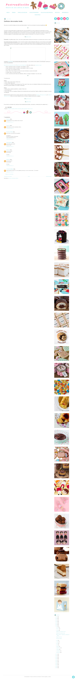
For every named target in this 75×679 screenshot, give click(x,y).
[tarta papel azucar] (61, 92)
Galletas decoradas (18, 108)
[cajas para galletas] (61, 193)
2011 (56, 618)
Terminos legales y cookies (46, 676)
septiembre (58, 647)
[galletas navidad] (61, 176)
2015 (56, 624)
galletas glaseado (24, 108)
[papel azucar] (61, 59)
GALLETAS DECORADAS (47, 12)
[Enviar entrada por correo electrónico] (6, 107)
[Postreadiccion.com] (61, 42)
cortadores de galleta (11, 108)
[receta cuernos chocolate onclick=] (61, 310)
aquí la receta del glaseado (21, 65)
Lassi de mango (59, 638)
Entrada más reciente (8, 176)
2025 (56, 666)
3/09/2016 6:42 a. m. (10, 165)
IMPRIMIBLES (65, 12)
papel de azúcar (30, 108)
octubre (57, 649)
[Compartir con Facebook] (10, 107)
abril (57, 640)
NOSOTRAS (37, 14)
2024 (56, 664)
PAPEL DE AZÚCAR (22, 12)
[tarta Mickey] (61, 243)
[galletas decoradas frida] (61, 544)
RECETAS (57, 12)
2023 (56, 663)
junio (57, 643)
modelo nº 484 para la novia (41, 94)
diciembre (58, 652)
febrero (57, 628)
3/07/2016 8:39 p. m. (10, 128)
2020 (56, 658)
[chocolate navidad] (61, 109)
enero (57, 627)
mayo (57, 641)
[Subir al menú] (73, 677)
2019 (56, 657)
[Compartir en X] (9, 107)
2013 (56, 621)
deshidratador (10, 61)
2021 (56, 660)
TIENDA (14, 12)
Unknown (8, 119)
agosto (57, 646)
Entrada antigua (49, 176)
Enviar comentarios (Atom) (13, 178)
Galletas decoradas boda (60, 633)
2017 (56, 654)
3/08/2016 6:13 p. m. (10, 146)
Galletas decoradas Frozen (61, 631)
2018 (56, 655)
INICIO (8, 12)
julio (57, 644)
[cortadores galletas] (61, 126)
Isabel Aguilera (9, 142)
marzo (57, 630)
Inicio (29, 176)
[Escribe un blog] (8, 107)
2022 (56, 661)
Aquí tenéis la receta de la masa (9, 65)
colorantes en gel (38, 65)
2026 (56, 667)
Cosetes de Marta (9, 131)
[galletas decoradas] (61, 159)
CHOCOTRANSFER (33, 12)
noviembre (58, 650)
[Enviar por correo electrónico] (7, 107)
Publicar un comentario (9, 174)
